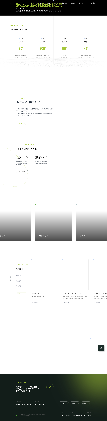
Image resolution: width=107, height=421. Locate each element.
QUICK (101, 348)
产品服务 (47, 3)
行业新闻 (19, 281)
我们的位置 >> (22, 171)
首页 (32, 3)
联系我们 (81, 3)
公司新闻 (19, 276)
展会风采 (19, 286)
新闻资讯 (64, 3)
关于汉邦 (39, 3)
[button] (17, 8)
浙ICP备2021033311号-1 (25, 415)
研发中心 (56, 3)
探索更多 (21, 294)
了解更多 (21, 123)
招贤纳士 (72, 3)
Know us (21, 345)
